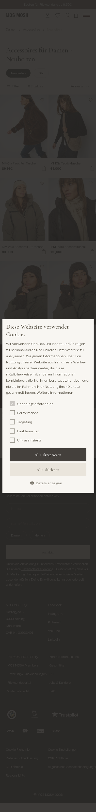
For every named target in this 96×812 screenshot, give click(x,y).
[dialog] (48, 406)
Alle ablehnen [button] (48, 469)
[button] (48, 483)
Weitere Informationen (55, 392)
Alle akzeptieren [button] (48, 455)
